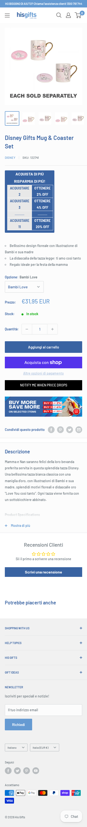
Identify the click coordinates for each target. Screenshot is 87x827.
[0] (78, 15)
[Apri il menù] (7, 15)
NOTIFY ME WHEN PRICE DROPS (43, 385)
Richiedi (18, 724)
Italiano (12, 747)
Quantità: (12, 329)
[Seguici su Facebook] (8, 770)
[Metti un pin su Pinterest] (60, 429)
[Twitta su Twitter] (69, 429)
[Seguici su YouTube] (35, 770)
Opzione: (21, 277)
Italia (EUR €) (40, 747)
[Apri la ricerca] (59, 15)
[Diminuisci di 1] (27, 329)
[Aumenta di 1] (52, 329)
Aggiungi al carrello (43, 347)
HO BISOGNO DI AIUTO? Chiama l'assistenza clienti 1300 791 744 (43, 3)
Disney (10, 158)
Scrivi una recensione (43, 572)
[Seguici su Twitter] (17, 770)
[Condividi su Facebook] (51, 429)
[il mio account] (68, 15)
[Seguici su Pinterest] (26, 770)
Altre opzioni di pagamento (43, 373)
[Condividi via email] (78, 429)
